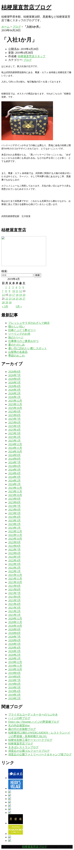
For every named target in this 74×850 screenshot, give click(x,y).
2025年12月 (15, 400)
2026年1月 (14, 397)
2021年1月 (14, 614)
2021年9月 (14, 585)
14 (3, 294)
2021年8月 (14, 589)
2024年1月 (14, 484)
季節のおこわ (16, 355)
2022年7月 (14, 549)
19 (20, 294)
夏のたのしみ (16, 344)
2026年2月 (14, 393)
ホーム (5, 26)
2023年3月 (14, 520)
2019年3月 (14, 694)
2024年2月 (14, 480)
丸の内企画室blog (19, 725)
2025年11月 (15, 404)
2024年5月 (14, 469)
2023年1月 (14, 527)
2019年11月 (15, 665)
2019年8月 (14, 676)
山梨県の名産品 (18, 351)
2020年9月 (14, 629)
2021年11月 (15, 578)
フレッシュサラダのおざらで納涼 (29, 322)
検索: (4, 271)
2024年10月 (15, 451)
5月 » (19, 306)
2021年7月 (14, 593)
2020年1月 (14, 658)
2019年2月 (14, 698)
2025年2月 (14, 437)
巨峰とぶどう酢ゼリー (22, 330)
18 (17, 294)
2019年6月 (14, 683)
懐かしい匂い (16, 326)
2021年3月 (14, 607)
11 (17, 291)
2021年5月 (14, 600)
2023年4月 (14, 516)
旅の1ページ (15, 337)
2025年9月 (14, 411)
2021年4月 (14, 604)
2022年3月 (14, 564)
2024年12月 (15, 444)
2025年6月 (14, 422)
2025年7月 (14, 418)
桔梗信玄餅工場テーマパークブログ (30, 739)
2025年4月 (14, 429)
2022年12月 (15, 531)
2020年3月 (14, 651)
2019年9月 (14, 673)
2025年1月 (14, 440)
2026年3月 (14, 389)
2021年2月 (14, 611)
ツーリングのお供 (19, 333)
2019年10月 (15, 669)
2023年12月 (15, 487)
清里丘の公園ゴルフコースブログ (29, 750)
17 (13, 294)
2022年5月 (14, 556)
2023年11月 (15, 491)
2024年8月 (14, 458)
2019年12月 (15, 662)
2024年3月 (14, 476)
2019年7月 (14, 680)
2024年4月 (14, 473)
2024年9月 (14, 455)
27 (24, 298)
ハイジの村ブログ (19, 718)
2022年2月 (14, 567)
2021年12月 (15, 575)
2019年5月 (14, 687)
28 (3, 302)
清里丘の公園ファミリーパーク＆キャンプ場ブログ (40, 754)
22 (6, 298)
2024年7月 (14, 462)
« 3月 (5, 306)
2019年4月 (14, 691)
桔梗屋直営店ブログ (26, 7)
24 (13, 298)
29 (6, 302)
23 (10, 298)
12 (20, 291)
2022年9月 (14, 542)
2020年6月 (14, 640)
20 (24, 294)
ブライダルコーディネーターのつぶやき (33, 714)
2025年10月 (15, 407)
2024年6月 (14, 466)
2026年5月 (14, 382)
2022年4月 (14, 560)
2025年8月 (14, 415)
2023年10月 (15, 495)
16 (10, 294)
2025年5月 (14, 426)
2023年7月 (14, 506)
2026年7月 (14, 375)
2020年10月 (15, 625)
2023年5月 (14, 513)
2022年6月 (14, 553)
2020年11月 (15, 622)
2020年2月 (14, 654)
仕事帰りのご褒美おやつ (23, 341)
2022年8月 (14, 545)
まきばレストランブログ (23, 747)
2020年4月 (14, 647)
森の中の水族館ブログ (22, 729)
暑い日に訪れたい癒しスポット (27, 348)
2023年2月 (14, 524)
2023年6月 (14, 509)
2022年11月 (15, 535)
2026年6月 (14, 378)
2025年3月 (14, 433)
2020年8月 (14, 633)
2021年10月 (15, 582)
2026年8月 (14, 371)
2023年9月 (14, 498)
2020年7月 (14, 636)
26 (20, 298)
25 (17, 298)
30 (10, 302)
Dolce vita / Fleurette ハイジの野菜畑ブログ (33, 721)
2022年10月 (15, 538)
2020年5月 (14, 644)
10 (13, 291)
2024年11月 (15, 447)
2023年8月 (14, 502)
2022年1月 (14, 571)
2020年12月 (15, 618)
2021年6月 (14, 596)
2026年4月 (14, 386)
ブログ (17, 26)
